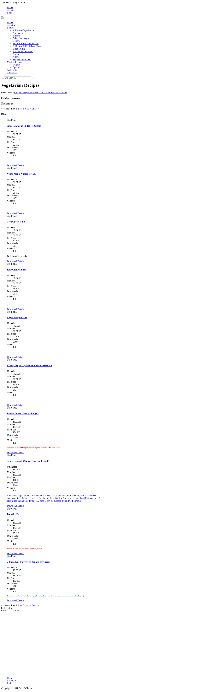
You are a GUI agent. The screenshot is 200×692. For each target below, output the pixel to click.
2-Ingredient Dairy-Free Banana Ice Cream (28, 562)
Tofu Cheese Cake (16, 221)
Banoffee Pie (13, 514)
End (34, 108)
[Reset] (33, 78)
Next (27, 108)
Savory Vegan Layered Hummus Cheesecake (29, 365)
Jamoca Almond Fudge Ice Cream (24, 126)
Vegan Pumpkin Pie (17, 317)
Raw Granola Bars (16, 269)
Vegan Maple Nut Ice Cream (21, 174)
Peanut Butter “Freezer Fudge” (23, 413)
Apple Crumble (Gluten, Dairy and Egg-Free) (29, 461)
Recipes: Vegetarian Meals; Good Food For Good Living (40, 92)
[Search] (2, 78)
